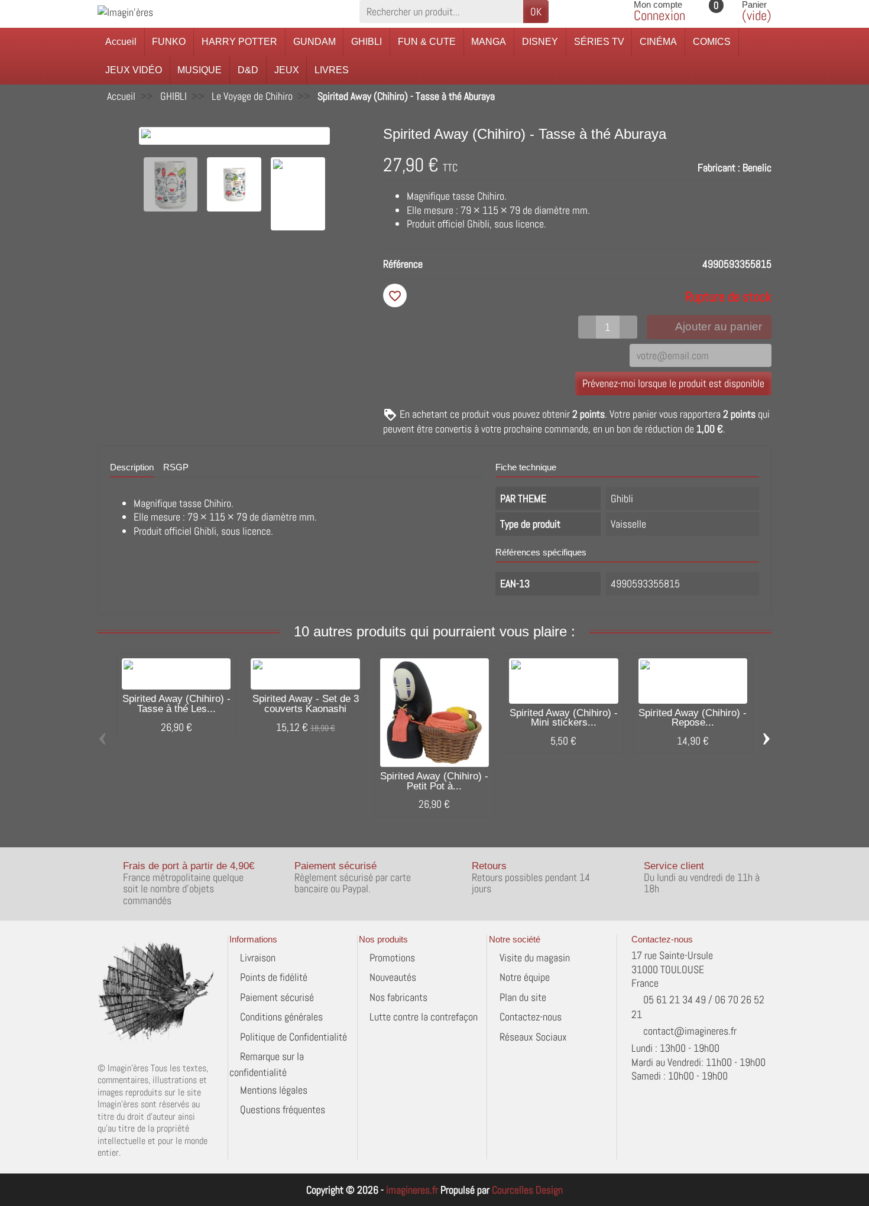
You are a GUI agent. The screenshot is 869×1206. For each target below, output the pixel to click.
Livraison (257, 957)
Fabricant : (719, 167)
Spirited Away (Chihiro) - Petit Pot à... (434, 781)
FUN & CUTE (427, 42)
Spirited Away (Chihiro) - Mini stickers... (564, 718)
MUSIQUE (199, 70)
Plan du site (523, 997)
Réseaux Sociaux (533, 1037)
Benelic (756, 167)
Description (132, 467)
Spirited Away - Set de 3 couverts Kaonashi (305, 703)
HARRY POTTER (239, 42)
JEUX (286, 70)
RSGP (176, 467)
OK (535, 11)
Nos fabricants (398, 997)
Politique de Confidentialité (293, 1037)
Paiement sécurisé (277, 997)
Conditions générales (281, 1016)
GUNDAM (314, 42)
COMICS (712, 42)
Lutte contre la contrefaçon (423, 1016)
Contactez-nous (531, 1016)
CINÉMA (658, 42)
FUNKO (169, 42)
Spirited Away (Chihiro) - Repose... (692, 718)
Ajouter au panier (718, 326)
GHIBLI (366, 42)
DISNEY (540, 42)
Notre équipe (525, 977)
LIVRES (331, 70)
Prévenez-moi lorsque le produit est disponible (673, 383)
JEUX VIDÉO (133, 70)
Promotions (392, 957)
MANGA (488, 42)
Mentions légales (273, 1090)
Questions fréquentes (282, 1109)
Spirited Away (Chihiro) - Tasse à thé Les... (176, 703)
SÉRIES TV (599, 42)
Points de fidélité (273, 977)
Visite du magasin (535, 957)
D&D (248, 70)
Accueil (121, 42)
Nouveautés (392, 977)
